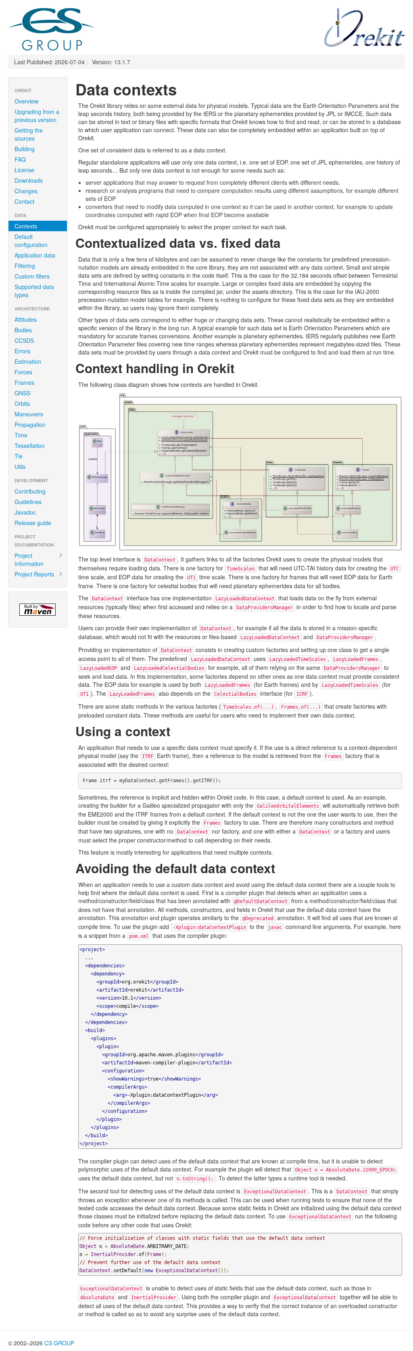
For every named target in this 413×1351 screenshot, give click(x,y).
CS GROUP (59, 1343)
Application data (35, 255)
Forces (23, 372)
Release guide (33, 523)
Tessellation (30, 445)
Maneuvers (29, 414)
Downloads (29, 180)
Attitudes (26, 319)
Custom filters (32, 276)
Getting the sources (29, 134)
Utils (20, 466)
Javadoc (25, 512)
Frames (24, 382)
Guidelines (28, 502)
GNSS (22, 393)
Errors (22, 351)
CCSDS (24, 340)
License (24, 170)
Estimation (28, 361)
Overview (26, 101)
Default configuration (31, 240)
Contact (24, 201)
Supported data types (34, 291)
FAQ (20, 159)
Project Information (29, 559)
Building (25, 149)
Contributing (30, 491)
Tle (19, 456)
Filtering (25, 266)
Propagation (30, 424)
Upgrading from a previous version (37, 116)
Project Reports (34, 574)
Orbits (22, 403)
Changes (26, 191)
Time (21, 435)
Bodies (23, 330)
